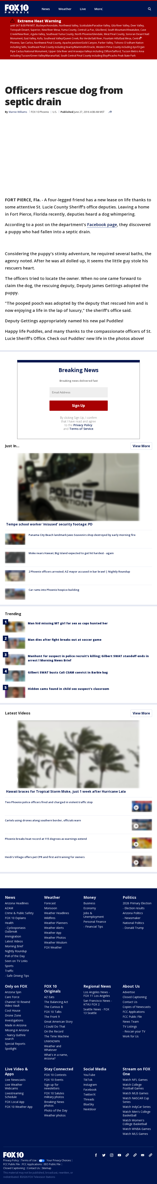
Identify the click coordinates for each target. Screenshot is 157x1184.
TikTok (87, 1080)
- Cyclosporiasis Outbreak (15, 929)
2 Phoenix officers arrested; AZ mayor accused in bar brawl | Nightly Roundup (79, 571)
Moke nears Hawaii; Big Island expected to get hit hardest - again (71, 553)
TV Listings (130, 1026)
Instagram (90, 1085)
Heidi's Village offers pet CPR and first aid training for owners (45, 857)
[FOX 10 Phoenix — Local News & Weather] (18, 9)
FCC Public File (132, 1017)
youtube (119, 1155)
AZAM (9, 908)
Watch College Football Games (133, 1086)
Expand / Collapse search (149, 9)
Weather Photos (55, 938)
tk (127, 1155)
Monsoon (50, 908)
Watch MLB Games (135, 1093)
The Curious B (53, 1007)
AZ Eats (49, 997)
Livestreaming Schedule (14, 1095)
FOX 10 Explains (15, 918)
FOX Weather (53, 947)
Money (89, 897)
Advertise (129, 992)
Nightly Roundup (16, 951)
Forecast (50, 903)
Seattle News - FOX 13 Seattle (96, 1011)
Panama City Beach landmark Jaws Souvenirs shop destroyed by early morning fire (82, 535)
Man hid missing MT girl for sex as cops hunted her (68, 623)
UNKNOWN (52, 1041)
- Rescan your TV (134, 1031)
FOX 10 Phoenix (40, 112)
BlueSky (88, 1104)
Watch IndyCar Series (137, 1107)
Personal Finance (94, 922)
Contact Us (130, 1002)
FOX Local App (14, 1102)
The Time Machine (56, 1036)
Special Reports (15, 1044)
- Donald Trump (133, 928)
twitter (104, 1155)
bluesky (135, 1155)
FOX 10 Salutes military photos (54, 1095)
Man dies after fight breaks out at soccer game (64, 640)
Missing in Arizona (17, 1030)
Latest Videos (17, 713)
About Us (131, 986)
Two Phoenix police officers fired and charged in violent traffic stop (49, 802)
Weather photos (55, 1115)
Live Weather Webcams (13, 1086)
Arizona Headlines (17, 903)
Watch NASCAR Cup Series (136, 1100)
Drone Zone (13, 1015)
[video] (78, 754)
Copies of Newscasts (137, 1007)
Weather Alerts (54, 928)
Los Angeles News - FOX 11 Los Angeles (96, 994)
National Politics (133, 923)
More (98, 9)
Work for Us (131, 1036)
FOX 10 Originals (52, 989)
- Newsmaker (131, 918)
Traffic (9, 971)
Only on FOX (16, 986)
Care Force (12, 997)
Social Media (94, 1068)
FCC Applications (134, 1012)
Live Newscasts (15, 1080)
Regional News (97, 986)
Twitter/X (89, 1094)
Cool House (12, 1010)
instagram (111, 1155)
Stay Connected (58, 1068)
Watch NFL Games (135, 1080)
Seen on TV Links (16, 961)
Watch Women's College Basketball (135, 1122)
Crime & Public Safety (19, 913)
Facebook (89, 1089)
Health (9, 923)
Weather (52, 897)
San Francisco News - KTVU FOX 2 (97, 1002)
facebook (96, 1155)
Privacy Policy (82, 425)
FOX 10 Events (53, 1080)
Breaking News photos (54, 1103)
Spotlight (11, 1048)
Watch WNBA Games (137, 1129)
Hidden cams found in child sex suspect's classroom (68, 689)
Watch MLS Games (135, 1134)
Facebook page (102, 224)
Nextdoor (89, 1109)
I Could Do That (54, 1026)
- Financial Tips (93, 926)
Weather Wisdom (55, 942)
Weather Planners (56, 923)
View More (141, 446)
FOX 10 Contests (55, 1075)
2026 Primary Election (137, 903)
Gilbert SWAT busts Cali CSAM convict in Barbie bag (68, 672)
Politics (129, 897)
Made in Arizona (15, 1025)
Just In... (12, 445)
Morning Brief (14, 946)
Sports (9, 966)
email (142, 1155)
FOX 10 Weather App (19, 1107)
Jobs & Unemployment (93, 915)
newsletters (150, 1155)
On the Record (53, 1031)
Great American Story (58, 1021)
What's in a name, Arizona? (56, 1056)
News (10, 897)
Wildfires (49, 918)
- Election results (134, 908)
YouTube (89, 1075)
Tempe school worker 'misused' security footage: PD (49, 524)
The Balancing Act (56, 1002)
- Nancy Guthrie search (15, 1037)
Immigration (13, 936)
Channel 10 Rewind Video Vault (17, 1003)
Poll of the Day (15, 956)
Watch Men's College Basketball (136, 1113)
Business (89, 903)
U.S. (55, 112)
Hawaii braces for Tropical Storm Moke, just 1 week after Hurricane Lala (66, 791)
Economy (89, 908)
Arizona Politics (133, 913)
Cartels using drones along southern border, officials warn (43, 820)
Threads (88, 1099)
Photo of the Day (55, 1110)
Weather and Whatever (52, 1048)
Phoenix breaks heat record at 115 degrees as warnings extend (46, 839)
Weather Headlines (56, 913)
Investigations (14, 1020)
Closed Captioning (135, 997)
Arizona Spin (13, 992)
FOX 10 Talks (53, 1012)
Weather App (52, 933)
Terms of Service (81, 429)
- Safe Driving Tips (17, 976)
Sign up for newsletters (51, 1086)
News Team (131, 1021)
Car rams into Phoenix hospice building (54, 590)
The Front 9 (52, 1017)
